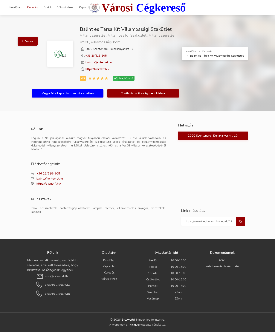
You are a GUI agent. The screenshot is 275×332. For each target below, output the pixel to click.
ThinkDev (134, 325)
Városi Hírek (65, 7)
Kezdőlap (15, 7)
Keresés (32, 7)
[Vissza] (37, 30)
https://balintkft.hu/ (97, 69)
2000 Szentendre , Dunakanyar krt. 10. (213, 136)
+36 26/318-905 (96, 56)
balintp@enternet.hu (98, 62)
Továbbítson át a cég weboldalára (143, 93)
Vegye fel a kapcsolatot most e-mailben (68, 93)
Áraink (48, 7)
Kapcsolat (85, 7)
